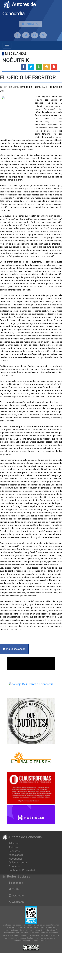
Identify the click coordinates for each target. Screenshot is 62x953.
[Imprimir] (46, 67)
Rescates (14, 851)
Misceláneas (16, 854)
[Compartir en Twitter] (31, 67)
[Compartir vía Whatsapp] (39, 67)
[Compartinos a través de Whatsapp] (43, 35)
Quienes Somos (18, 862)
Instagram (17, 895)
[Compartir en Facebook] (23, 67)
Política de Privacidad (22, 870)
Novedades (15, 858)
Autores (13, 847)
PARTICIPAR (31, 23)
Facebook (16, 882)
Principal (14, 843)
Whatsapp (17, 901)
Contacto (14, 866)
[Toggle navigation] (7, 45)
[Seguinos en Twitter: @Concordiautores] (26, 35)
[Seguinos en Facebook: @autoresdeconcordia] (17, 35)
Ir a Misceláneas (15, 648)
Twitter (16, 889)
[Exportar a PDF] (54, 67)
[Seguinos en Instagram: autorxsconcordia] (34, 35)
